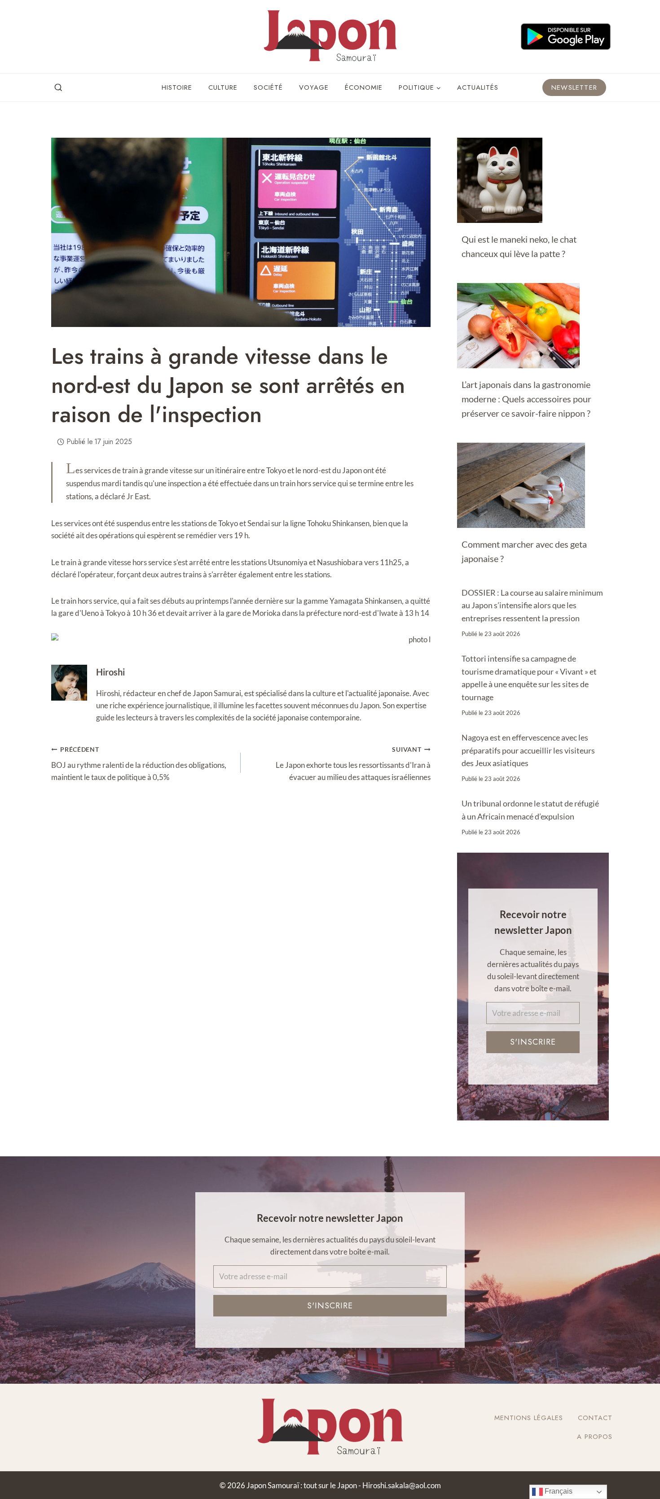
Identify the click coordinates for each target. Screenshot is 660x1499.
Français (557, 1491)
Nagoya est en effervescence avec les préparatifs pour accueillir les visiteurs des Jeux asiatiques (528, 750)
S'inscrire (533, 1042)
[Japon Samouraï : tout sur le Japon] (330, 36)
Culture (223, 87)
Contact (595, 1418)
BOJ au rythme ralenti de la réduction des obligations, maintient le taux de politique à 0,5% (138, 764)
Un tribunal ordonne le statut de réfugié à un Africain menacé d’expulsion (530, 809)
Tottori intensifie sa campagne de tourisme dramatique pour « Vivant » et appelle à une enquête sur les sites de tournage (529, 678)
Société (268, 87)
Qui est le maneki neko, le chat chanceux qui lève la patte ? (519, 246)
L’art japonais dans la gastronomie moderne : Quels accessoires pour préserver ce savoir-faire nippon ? (526, 398)
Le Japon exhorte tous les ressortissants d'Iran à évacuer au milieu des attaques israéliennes (353, 764)
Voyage (314, 87)
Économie (364, 87)
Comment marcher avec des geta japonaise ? (524, 551)
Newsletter (574, 87)
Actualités (477, 87)
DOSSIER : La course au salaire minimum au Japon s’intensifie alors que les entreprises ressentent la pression (532, 605)
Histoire (177, 87)
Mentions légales (528, 1418)
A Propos (594, 1437)
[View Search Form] (58, 87)
